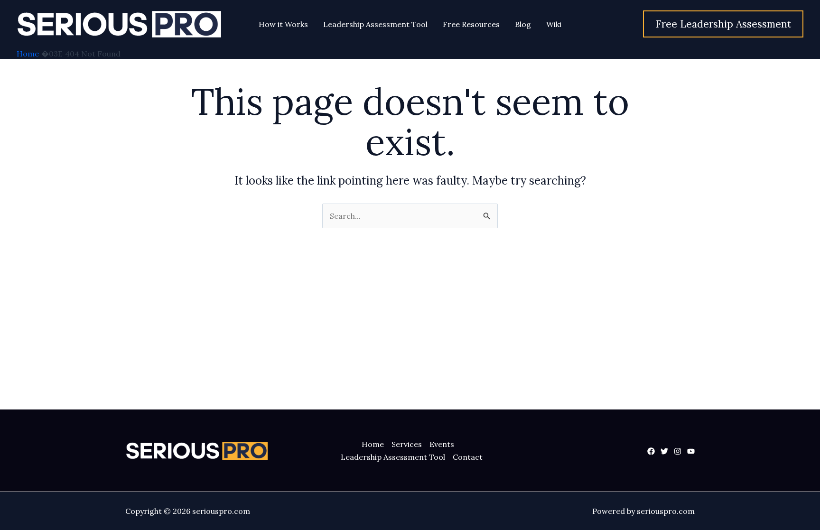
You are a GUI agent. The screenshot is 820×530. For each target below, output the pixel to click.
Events (441, 444)
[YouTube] (691, 451)
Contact (468, 457)
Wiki (553, 24)
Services (406, 444)
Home (373, 444)
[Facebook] (651, 451)
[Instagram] (677, 451)
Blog (523, 24)
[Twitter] (664, 451)
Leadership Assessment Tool (375, 24)
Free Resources (471, 24)
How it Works (283, 24)
